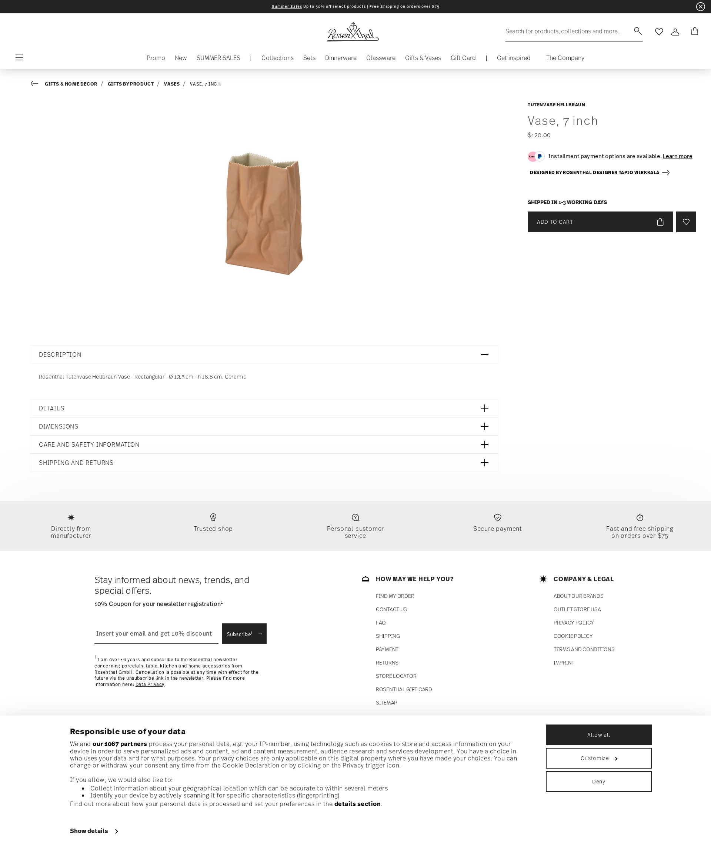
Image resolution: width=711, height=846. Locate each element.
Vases (172, 84)
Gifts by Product (131, 84)
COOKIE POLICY (573, 635)
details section (357, 804)
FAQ (381, 622)
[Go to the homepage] (352, 31)
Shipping (388, 635)
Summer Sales (287, 6)
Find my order (395, 595)
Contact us (391, 609)
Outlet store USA (577, 609)
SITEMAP (386, 702)
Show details (89, 831)
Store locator (396, 675)
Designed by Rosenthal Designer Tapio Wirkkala (595, 172)
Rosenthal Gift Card (404, 689)
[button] (277, 59)
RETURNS (387, 662)
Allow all (598, 734)
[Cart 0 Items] (693, 31)
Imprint (564, 662)
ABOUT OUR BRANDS (579, 595)
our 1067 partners (120, 744)
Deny (598, 781)
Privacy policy (574, 622)
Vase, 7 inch (205, 84)
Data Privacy (150, 684)
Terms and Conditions (584, 649)
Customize (595, 758)
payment (387, 649)
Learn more (677, 156)
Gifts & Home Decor (71, 84)
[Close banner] (700, 6)
